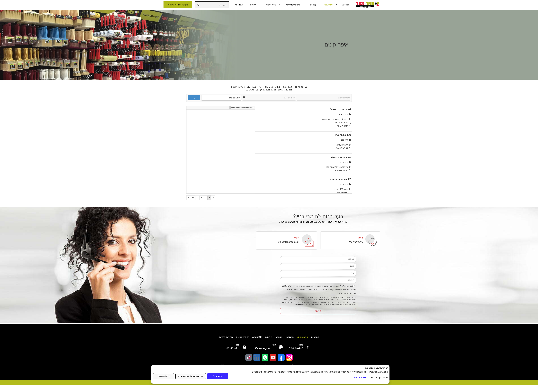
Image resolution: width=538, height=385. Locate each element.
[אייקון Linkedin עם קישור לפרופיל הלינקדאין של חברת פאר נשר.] (256, 357)
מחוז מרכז (344, 162)
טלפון (360, 238)
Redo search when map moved (242, 108)
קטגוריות (345, 5)
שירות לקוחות (271, 5)
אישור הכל (217, 376)
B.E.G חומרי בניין (343, 135)
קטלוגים (313, 5)
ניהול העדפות (163, 376)
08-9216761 (232, 348)
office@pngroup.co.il (289, 242)
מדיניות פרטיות (226, 337)
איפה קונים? (328, 5)
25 (193, 198)
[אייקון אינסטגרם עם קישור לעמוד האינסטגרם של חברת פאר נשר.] (289, 357)
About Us (239, 5)
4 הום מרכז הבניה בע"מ (340, 109)
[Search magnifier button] (198, 5)
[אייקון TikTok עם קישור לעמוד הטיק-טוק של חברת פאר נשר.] (248, 357)
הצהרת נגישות (242, 337)
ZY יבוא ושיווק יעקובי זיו (340, 179)
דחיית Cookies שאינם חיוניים (190, 376)
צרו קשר (279, 337)
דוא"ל (297, 238)
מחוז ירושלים (344, 114)
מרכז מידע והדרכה (293, 5)
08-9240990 (356, 241)
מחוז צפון (345, 140)
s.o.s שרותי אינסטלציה (340, 157)
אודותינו (253, 5)
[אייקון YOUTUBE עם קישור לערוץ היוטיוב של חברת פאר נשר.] (273, 357)
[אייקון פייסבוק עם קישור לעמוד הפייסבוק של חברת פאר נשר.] (281, 357)
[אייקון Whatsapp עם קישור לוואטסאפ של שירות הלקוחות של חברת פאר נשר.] (265, 357)
